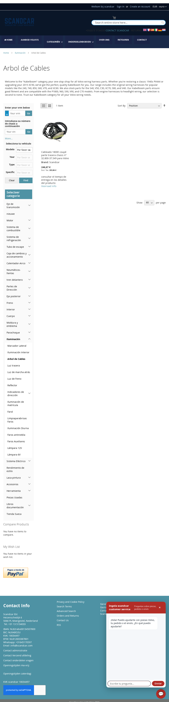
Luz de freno (14, 378)
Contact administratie (15, 650)
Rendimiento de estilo (15, 469)
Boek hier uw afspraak (15, 676)
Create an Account (140, 6)
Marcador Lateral (16, 345)
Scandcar (105, 613)
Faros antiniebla (16, 434)
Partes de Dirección (12, 288)
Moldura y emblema (12, 324)
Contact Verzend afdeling (17, 655)
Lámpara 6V (13, 454)
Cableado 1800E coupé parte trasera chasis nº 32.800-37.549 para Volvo (55, 155)
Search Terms (64, 606)
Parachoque (13, 332)
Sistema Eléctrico (16, 461)
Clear (12, 180)
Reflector (12, 385)
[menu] (84, 41)
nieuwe (11, 213)
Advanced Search (66, 611)
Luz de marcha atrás (18, 372)
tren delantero (15, 279)
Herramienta (14, 490)
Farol (10, 411)
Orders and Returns (68, 615)
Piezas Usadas (14, 497)
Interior (11, 309)
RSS (59, 624)
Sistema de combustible (13, 228)
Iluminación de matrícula (15, 403)
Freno (10, 302)
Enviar (158, 683)
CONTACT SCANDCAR (117, 30)
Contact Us (63, 620)
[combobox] (128, 22)
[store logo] (19, 22)
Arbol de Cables (16, 358)
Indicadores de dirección (15, 393)
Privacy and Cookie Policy (70, 601)
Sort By (121, 105)
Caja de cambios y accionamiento (17, 255)
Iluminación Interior (18, 352)
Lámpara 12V (14, 448)
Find (25, 180)
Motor (10, 220)
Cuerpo (11, 316)
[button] (160, 7)
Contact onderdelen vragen (18, 660)
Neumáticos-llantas (14, 271)
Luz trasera (13, 365)
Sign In (120, 6)
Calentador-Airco (16, 263)
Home (6, 52)
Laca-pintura (14, 477)
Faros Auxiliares (16, 441)
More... (9, 138)
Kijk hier (7, 668)
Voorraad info (48, 186)
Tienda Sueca (14, 513)
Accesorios (12, 484)
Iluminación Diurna (18, 428)
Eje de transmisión (13, 205)
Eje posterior (14, 296)
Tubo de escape (15, 246)
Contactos (105, 610)
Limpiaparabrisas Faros (17, 420)
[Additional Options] (15, 572)
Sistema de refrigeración (14, 238)
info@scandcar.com (22, 645)
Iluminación (20, 52)
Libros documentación (15, 505)
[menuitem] (8, 39)
